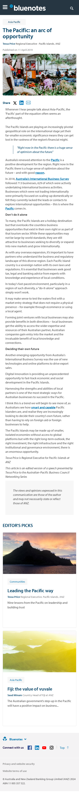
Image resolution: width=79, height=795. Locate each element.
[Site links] (25, 739)
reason (39, 173)
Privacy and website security (19, 764)
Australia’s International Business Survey (42, 179)
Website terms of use (15, 771)
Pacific (55, 160)
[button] (5, 7)
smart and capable (43, 407)
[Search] (71, 8)
